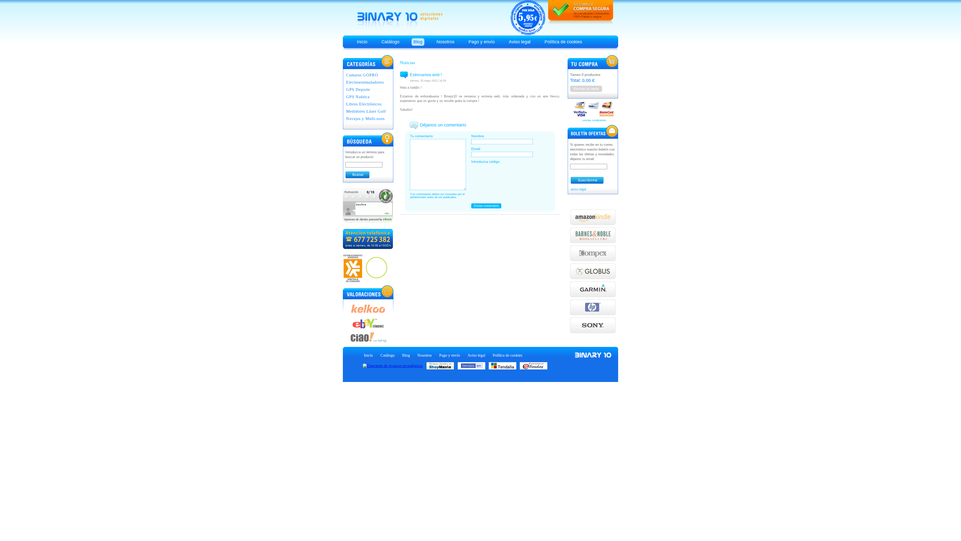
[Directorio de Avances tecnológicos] (394, 365)
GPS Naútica (358, 97)
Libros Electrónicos (364, 104)
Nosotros (445, 41)
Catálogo (390, 41)
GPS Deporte (358, 89)
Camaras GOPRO (362, 75)
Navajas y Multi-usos (365, 118)
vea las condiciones (594, 120)
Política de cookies (563, 41)
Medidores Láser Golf (366, 111)
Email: (476, 149)
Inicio (362, 41)
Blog (417, 41)
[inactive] (368, 221)
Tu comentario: (422, 136)
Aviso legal (520, 41)
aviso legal (578, 189)
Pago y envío (481, 41)
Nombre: (478, 136)
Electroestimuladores (365, 82)
